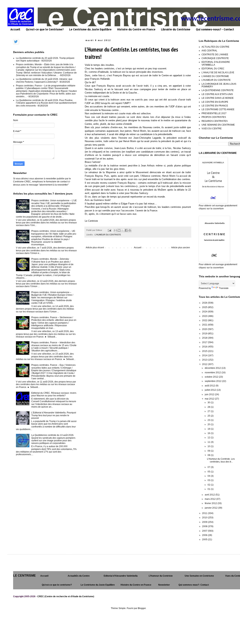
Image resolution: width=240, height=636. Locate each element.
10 (209, 446)
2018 (205, 338)
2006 (205, 535)
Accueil (15, 29)
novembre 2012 (213, 372)
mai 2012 (210, 398)
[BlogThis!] (119, 230)
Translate (224, 288)
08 (209, 455)
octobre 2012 (212, 377)
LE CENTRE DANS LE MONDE (218, 98)
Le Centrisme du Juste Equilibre (90, 29)
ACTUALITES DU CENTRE (215, 47)
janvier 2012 (211, 508)
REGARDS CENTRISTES (215, 121)
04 (209, 476)
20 (209, 424)
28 (209, 407)
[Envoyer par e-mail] (115, 230)
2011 (205, 513)
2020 (205, 329)
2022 (205, 320)
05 (209, 471)
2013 (205, 359)
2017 (205, 342)
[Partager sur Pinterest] (130, 230)
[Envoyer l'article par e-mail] (109, 230)
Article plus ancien (180, 247)
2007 (205, 531)
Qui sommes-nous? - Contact (215, 29)
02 (209, 484)
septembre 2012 (213, 381)
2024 (205, 311)
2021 (205, 324)
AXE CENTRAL (209, 50)
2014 (205, 355)
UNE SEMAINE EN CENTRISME (218, 124)
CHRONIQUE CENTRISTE (215, 58)
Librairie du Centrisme (175, 29)
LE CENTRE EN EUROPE (215, 102)
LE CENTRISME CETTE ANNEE (218, 109)
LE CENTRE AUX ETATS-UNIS (217, 94)
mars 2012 (210, 499)
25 (209, 416)
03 (209, 480)
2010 (205, 517)
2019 (205, 333)
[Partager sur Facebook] (126, 230)
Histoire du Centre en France (136, 29)
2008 (205, 526)
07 (209, 467)
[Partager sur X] (122, 230)
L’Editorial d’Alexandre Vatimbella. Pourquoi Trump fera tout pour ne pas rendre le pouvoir (53, 415)
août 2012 (210, 385)
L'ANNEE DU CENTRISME (215, 76)
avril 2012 (210, 494)
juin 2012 (210, 394)
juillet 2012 (211, 390)
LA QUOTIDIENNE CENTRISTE (218, 90)
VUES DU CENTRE (212, 128)
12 (209, 437)
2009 (205, 522)
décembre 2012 (213, 368)
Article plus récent (95, 247)
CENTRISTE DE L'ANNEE (215, 54)
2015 (205, 351)
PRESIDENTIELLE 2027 (214, 113)
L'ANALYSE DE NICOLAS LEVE (218, 72)
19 (209, 429)
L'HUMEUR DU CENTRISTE (108, 234)
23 (209, 420)
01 (209, 489)
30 (209, 402)
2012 (205, 364)
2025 (205, 307)
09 (209, 451)
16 (209, 433)
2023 (205, 316)
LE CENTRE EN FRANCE (215, 105)
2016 (205, 346)
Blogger (142, 608)
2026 (205, 303)
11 (209, 442)
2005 (205, 539)
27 (209, 411)
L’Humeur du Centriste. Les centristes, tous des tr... (221, 460)
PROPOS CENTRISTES (214, 117)
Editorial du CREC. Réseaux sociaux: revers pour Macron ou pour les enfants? (53, 394)
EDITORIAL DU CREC (213, 68)
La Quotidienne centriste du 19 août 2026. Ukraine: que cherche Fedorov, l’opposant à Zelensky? (44, 80)
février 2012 (211, 503)
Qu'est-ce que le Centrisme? (45, 29)
